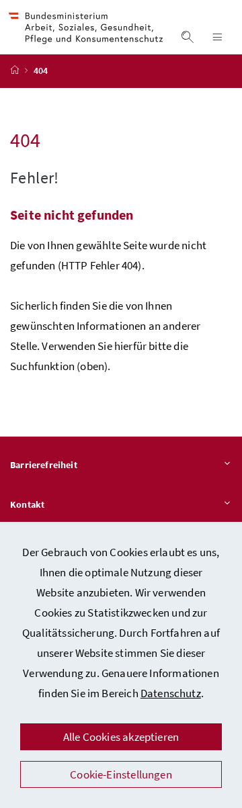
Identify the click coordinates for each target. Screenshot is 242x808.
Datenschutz (170, 693)
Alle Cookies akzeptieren (121, 736)
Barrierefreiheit (43, 465)
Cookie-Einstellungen (121, 774)
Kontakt (27, 504)
